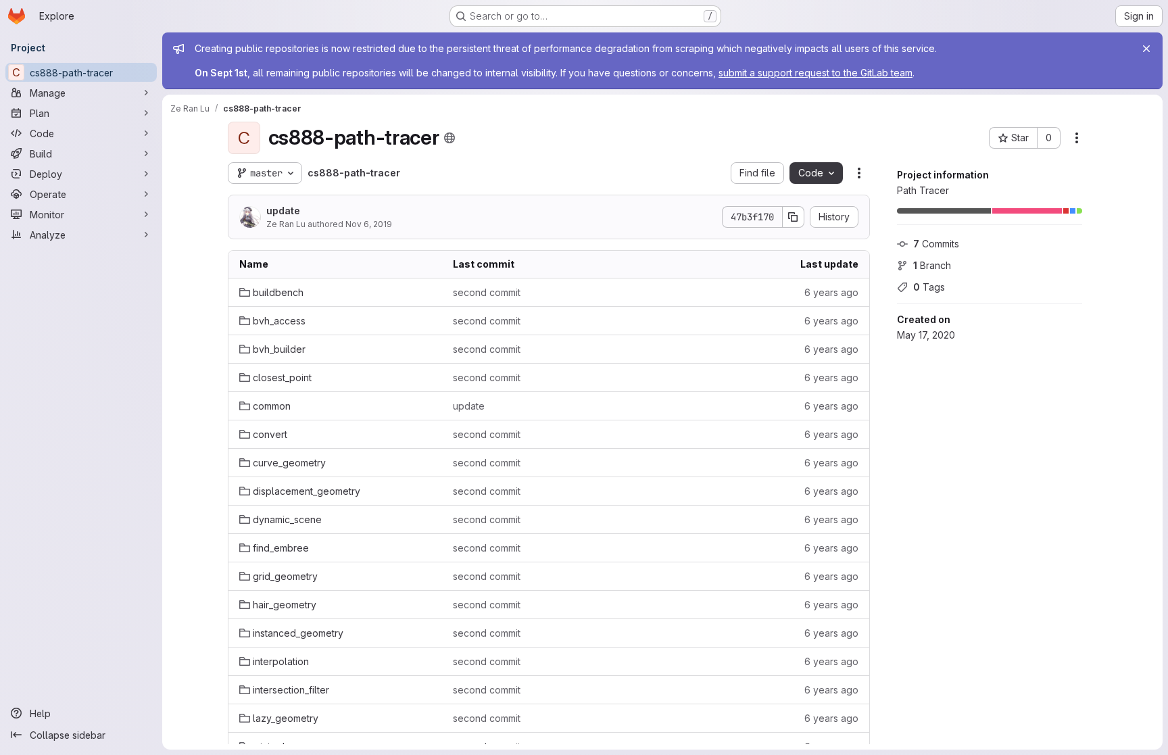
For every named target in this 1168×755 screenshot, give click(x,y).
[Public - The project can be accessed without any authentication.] (449, 137)
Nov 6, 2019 (368, 224)
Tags (929, 287)
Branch (932, 265)
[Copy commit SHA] (793, 217)
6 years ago (831, 292)
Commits (936, 243)
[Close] (1146, 49)
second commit (486, 292)
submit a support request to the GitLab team (815, 72)
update (283, 210)
